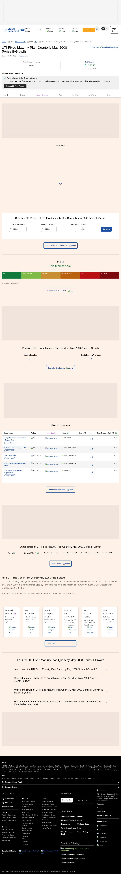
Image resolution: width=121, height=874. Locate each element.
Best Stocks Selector (48, 815)
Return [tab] (22, 95)
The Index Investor (28, 804)
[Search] (97, 28)
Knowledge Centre (67, 816)
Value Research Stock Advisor (72, 858)
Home (4, 42)
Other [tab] (108, 95)
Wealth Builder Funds (9, 815)
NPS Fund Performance (49, 825)
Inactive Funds (46, 828)
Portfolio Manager (47, 801)
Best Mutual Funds (48, 804)
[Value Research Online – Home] (11, 30)
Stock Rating (82, 832)
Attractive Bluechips (8, 832)
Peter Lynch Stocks (8, 835)
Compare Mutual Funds (49, 807)
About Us (100, 804)
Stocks (61, 28)
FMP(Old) (12, 56)
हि (106, 28)
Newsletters (65, 824)
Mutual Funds (20, 42)
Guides (80, 816)
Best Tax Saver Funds (9, 820)
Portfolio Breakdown (56, 368)
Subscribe (89, 30)
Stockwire (25, 842)
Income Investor (27, 831)
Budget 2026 (26, 812)
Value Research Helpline (30, 815)
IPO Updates (26, 839)
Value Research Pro (68, 862)
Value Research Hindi (66, 833)
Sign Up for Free (83, 801)
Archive (25, 799)
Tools (44, 799)
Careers (100, 808)
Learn (79, 828)
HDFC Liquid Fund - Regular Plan (15, 448)
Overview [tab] (7, 95)
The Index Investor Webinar (28, 824)
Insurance (25, 836)
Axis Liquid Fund (10, 455)
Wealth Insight (27, 30)
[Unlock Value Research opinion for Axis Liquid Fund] (51, 456)
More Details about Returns (56, 245)
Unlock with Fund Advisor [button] (15, 86)
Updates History (83, 824)
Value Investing (27, 820)
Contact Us (101, 812)
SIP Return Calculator (49, 809)
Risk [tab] (60, 95)
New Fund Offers (47, 812)
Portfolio (39, 30)
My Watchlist (7, 803)
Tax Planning (26, 833)
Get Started (25, 807)
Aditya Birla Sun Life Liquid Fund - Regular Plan (15, 439)
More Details (57, 563)
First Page (25, 844)
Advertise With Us (104, 816)
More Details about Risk (57, 291)
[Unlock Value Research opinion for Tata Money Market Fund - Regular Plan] (51, 471)
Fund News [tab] (92, 95)
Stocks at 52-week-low (9, 838)
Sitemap (73, 871)
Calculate (106, 229)
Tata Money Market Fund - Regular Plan (13, 472)
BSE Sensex (6, 840)
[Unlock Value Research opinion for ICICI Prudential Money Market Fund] (51, 464)
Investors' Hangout (28, 818)
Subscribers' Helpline (28, 801)
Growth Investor (27, 828)
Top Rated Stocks (7, 829)
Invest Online (10, 443)
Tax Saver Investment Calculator (48, 819)
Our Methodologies (68, 828)
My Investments (8, 799)
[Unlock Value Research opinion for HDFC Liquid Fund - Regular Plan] (51, 448)
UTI (36, 42)
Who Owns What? (47, 822)
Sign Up (114, 30)
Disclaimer (65, 871)
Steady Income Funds (9, 818)
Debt (3, 56)
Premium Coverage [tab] (42, 95)
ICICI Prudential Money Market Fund (15, 464)
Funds (48, 28)
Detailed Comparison (56, 489)
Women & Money (27, 809)
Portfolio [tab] (75, 95)
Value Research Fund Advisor (72, 855)
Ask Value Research (68, 820)
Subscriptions (7, 806)
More (75, 28)
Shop (79, 820)
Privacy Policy (55, 871)
